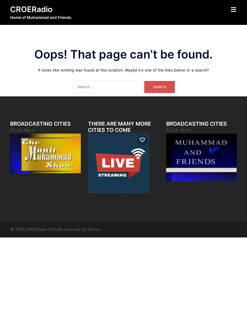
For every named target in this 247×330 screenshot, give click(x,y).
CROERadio (31, 9)
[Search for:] (107, 87)
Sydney (94, 229)
